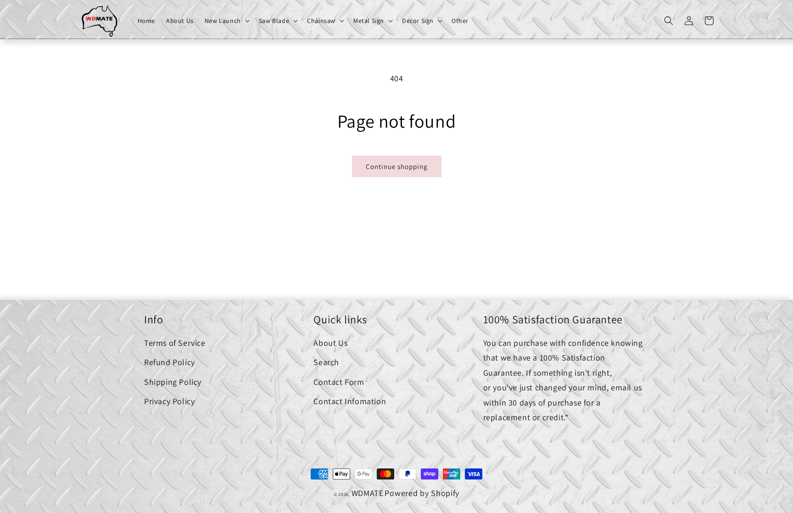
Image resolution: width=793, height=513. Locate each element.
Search (326, 362)
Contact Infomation (349, 401)
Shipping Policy (172, 382)
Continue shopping (397, 166)
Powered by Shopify (422, 493)
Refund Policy (169, 362)
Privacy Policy (169, 401)
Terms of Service (175, 343)
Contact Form (338, 382)
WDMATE (368, 493)
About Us (330, 343)
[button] (226, 20)
